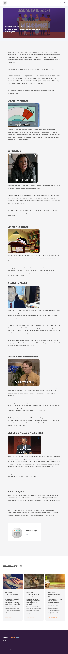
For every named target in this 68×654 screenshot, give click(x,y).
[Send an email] (27, 534)
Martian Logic (8, 26)
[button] (3, 651)
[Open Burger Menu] (64, 3)
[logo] (11, 637)
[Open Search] (60, 3)
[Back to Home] (5, 3)
